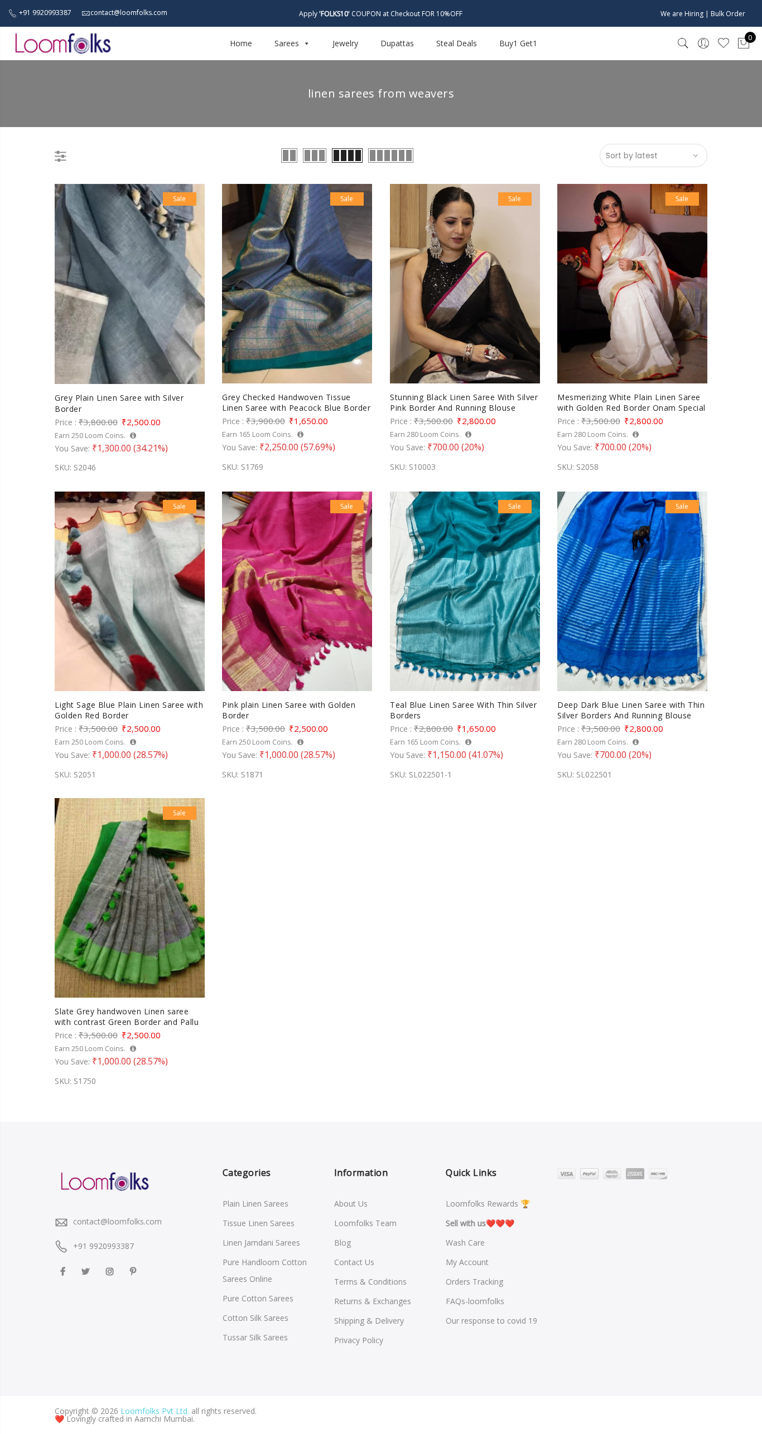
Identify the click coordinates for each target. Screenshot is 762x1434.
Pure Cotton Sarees (258, 1298)
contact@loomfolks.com (117, 1221)
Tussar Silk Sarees (255, 1337)
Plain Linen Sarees (255, 1203)
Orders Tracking (474, 1281)
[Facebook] (64, 1270)
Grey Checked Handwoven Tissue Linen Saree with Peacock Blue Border (296, 403)
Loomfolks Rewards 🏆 (488, 1203)
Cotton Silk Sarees (255, 1318)
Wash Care (465, 1242)
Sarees (286, 43)
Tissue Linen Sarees (259, 1223)
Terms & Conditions (370, 1281)
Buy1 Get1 (518, 43)
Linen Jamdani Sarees (261, 1242)
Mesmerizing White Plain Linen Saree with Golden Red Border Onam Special (631, 403)
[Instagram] (111, 1270)
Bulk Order (728, 13)
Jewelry (345, 43)
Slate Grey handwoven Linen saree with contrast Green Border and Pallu (127, 1017)
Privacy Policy (358, 1340)
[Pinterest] (134, 1270)
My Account (467, 1262)
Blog (342, 1242)
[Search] (683, 43)
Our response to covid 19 (491, 1320)
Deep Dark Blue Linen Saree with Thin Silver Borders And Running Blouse (631, 710)
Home (241, 43)
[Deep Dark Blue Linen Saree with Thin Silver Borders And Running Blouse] (632, 591)
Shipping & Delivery (369, 1320)
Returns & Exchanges (372, 1301)
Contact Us (354, 1262)
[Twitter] (87, 1270)
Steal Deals (456, 43)
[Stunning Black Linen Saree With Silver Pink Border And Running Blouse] (465, 283)
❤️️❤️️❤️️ (480, 1223)
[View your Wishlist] (723, 43)
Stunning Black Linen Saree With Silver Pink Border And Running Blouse (464, 403)
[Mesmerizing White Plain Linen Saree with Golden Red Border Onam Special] (632, 283)
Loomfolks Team (365, 1223)
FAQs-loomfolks (475, 1301)
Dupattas (397, 43)
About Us (351, 1203)
